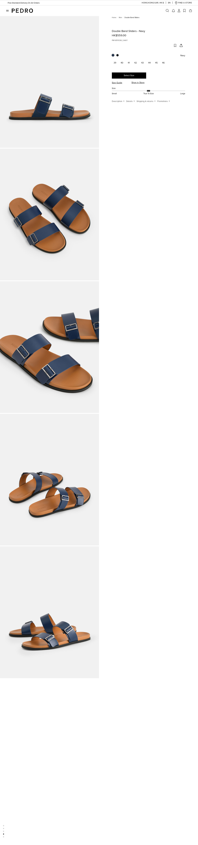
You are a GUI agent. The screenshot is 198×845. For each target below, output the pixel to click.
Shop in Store (137, 82)
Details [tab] (129, 101)
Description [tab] (117, 101)
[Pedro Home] (22, 10)
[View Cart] (190, 10)
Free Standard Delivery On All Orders (24, 3)
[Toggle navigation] (7, 10)
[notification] (173, 10)
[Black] (118, 56)
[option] (49, 82)
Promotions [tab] (162, 101)
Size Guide (117, 82)
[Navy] (114, 56)
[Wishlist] (184, 10)
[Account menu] (179, 10)
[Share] (180, 46)
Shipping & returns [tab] (145, 101)
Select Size (129, 75)
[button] (150, 3)
